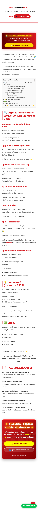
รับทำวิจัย (18, 8)
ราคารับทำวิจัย (24, 11)
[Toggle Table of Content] (32, 80)
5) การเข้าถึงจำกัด (11, 94)
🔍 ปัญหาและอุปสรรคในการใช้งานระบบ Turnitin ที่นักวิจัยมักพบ (18, 84)
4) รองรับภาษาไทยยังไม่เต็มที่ (14, 92)
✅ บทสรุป (7, 101)
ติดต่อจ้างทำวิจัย (22, 16)
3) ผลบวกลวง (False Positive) (15, 90)
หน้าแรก (7, 11)
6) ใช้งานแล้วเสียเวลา (12, 96)
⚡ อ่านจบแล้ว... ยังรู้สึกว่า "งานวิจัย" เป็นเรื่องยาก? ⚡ (20, 105)
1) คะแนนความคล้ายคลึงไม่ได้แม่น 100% (16, 86)
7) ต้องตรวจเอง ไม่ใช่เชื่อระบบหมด (16, 97)
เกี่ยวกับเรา (32, 11)
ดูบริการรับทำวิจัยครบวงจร (19, 449)
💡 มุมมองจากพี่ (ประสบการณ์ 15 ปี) (14, 99)
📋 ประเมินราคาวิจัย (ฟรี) (19, 45)
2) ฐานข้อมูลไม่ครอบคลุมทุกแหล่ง (15, 88)
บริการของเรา (14, 11)
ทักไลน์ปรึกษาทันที (19, 443)
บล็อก (11, 16)
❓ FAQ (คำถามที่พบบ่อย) (11, 103)
